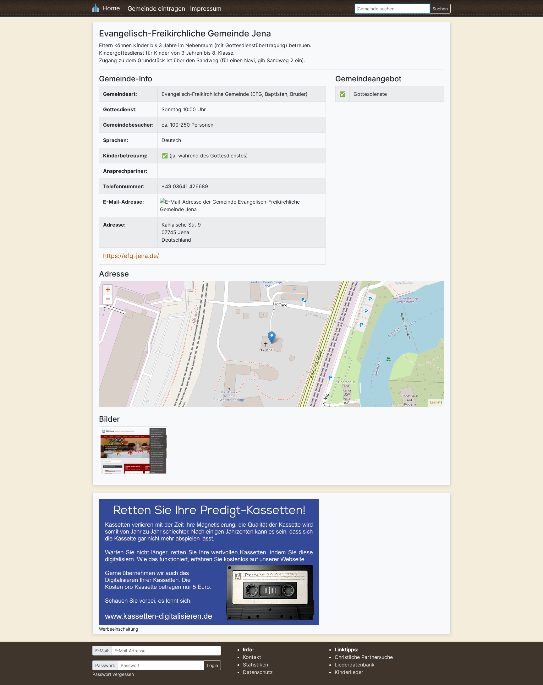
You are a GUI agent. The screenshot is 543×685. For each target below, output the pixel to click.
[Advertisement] (388, 158)
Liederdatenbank (355, 664)
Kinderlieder (349, 672)
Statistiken (255, 664)
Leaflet (435, 401)
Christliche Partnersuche (364, 657)
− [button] (108, 299)
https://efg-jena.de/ (131, 256)
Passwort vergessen (113, 674)
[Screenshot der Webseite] (133, 452)
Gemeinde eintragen (156, 8)
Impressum (206, 8)
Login (212, 665)
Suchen (440, 8)
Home (109, 8)
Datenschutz (258, 672)
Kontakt (252, 657)
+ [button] (108, 289)
